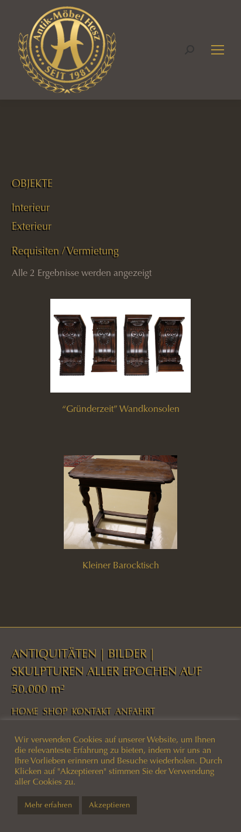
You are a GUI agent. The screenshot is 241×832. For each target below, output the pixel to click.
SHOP (55, 711)
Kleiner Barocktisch (120, 565)
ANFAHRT (135, 711)
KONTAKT (91, 711)
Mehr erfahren (48, 805)
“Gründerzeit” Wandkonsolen (121, 408)
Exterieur (31, 226)
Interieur (31, 207)
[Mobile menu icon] (217, 50)
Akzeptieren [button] (109, 805)
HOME (25, 711)
